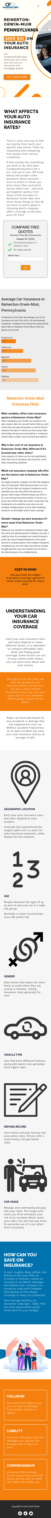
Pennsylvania (21, 30)
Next (26, 268)
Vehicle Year (14, 255)
